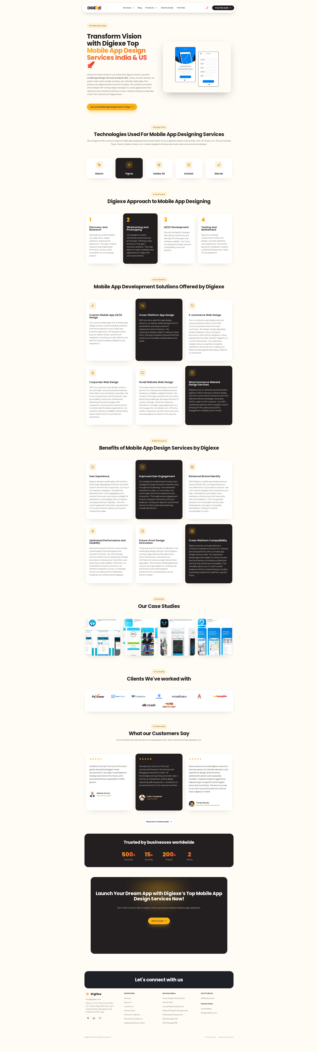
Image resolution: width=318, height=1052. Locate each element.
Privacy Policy (129, 1010)
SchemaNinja (206, 1008)
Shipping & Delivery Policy (134, 1023)
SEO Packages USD (170, 1019)
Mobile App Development (172, 1014)
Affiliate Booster (207, 998)
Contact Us (128, 1006)
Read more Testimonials (157, 821)
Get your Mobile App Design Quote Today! (110, 107)
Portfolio (181, 7)
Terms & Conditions (132, 1014)
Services (127, 7)
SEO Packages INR (169, 1023)
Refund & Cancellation (133, 1019)
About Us (128, 1002)
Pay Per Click (167, 1002)
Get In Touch (157, 921)
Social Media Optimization (173, 1006)
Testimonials (167, 7)
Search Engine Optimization (173, 998)
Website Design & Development (175, 1010)
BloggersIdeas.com (209, 1013)
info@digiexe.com (93, 999)
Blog (140, 7)
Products (149, 7)
